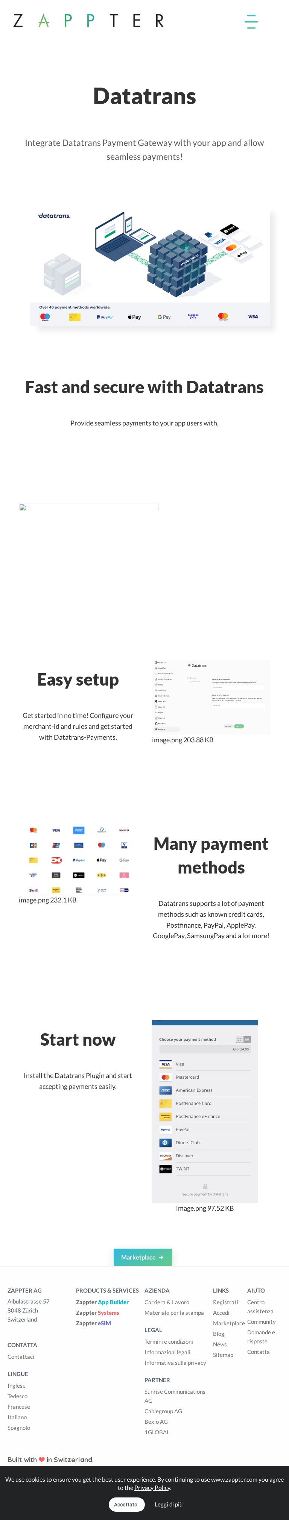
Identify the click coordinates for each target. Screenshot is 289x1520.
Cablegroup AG (163, 1411)
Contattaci (21, 1356)
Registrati (225, 1302)
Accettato (125, 1505)
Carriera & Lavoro (166, 1302)
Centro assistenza (260, 1306)
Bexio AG (156, 1421)
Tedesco (17, 1396)
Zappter (102, 1302)
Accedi (221, 1312)
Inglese (17, 1385)
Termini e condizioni (168, 1341)
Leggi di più (169, 1504)
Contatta (258, 1351)
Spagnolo (19, 1427)
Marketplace (139, 1257)
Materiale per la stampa (174, 1312)
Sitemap (223, 1354)
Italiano (17, 1417)
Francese (19, 1406)
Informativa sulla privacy (175, 1362)
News (220, 1344)
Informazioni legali (167, 1352)
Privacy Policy (152, 1487)
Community (261, 1321)
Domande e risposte (261, 1336)
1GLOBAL (157, 1432)
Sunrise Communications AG (174, 1396)
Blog (218, 1333)
